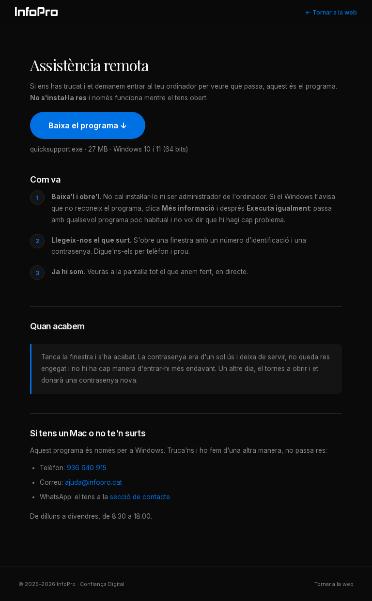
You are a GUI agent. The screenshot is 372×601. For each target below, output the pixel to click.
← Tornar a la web (331, 12)
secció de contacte (140, 497)
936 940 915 (87, 468)
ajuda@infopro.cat (93, 482)
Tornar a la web (334, 584)
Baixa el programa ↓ (87, 125)
